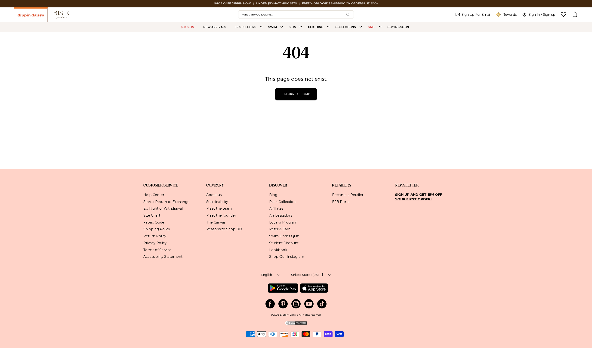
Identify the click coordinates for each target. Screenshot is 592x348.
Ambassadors (280, 215)
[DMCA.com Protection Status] (296, 324)
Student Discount (284, 243)
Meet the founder (221, 215)
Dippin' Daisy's (289, 314)
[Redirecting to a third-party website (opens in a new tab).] (283, 288)
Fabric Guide (153, 222)
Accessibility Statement (162, 257)
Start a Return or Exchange (166, 201)
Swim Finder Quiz (284, 236)
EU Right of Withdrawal (163, 208)
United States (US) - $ (307, 275)
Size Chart (151, 215)
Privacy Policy (154, 243)
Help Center (153, 195)
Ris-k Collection (282, 201)
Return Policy (154, 236)
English (266, 275)
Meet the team (219, 208)
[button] (575, 14)
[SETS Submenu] (300, 27)
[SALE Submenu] (380, 27)
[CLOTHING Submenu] (328, 27)
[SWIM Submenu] (281, 27)
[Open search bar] (348, 15)
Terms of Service (157, 250)
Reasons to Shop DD (224, 229)
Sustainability (217, 201)
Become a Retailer (347, 195)
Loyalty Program (283, 222)
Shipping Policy (156, 229)
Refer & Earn (279, 229)
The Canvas (215, 222)
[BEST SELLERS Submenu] (261, 27)
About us (214, 195)
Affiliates (276, 208)
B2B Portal (341, 201)
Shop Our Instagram (286, 257)
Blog (273, 195)
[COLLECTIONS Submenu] (360, 27)
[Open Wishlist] (563, 14)
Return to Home (296, 94)
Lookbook (278, 250)
